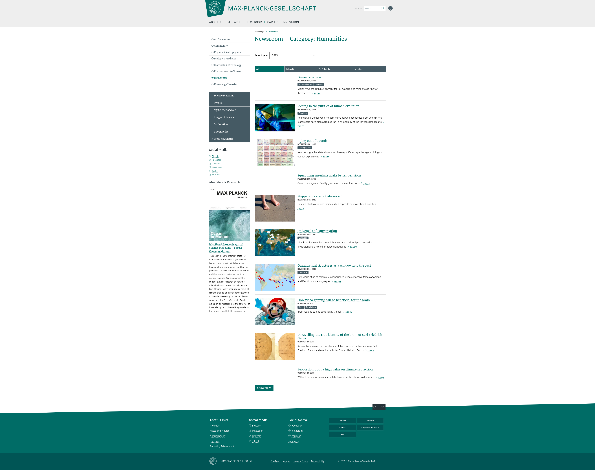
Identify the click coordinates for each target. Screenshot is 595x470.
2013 (275, 55)
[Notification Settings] (390, 8)
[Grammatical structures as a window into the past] (275, 277)
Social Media (258, 420)
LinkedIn (216, 163)
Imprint (286, 461)
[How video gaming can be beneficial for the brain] (275, 311)
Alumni (370, 421)
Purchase (215, 441)
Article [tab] (324, 68)
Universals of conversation (317, 231)
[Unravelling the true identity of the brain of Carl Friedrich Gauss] (275, 346)
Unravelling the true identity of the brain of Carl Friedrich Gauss (340, 336)
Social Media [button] (218, 150)
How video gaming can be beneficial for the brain (334, 300)
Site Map (275, 461)
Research (234, 22)
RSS (342, 434)
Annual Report (217, 436)
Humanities (220, 77)
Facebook (216, 160)
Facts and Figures (219, 430)
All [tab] (258, 68)
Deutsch (357, 8)
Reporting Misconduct (222, 446)
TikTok (215, 171)
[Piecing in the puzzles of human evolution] (275, 117)
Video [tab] (359, 68)
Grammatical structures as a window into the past (334, 265)
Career (272, 22)
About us (215, 22)
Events (218, 102)
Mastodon (217, 167)
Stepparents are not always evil (320, 196)
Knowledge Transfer (225, 84)
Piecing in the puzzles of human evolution (328, 106)
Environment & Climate (227, 71)
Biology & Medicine (225, 58)
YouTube (296, 436)
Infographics (221, 131)
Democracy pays (310, 77)
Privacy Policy (300, 461)
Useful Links (219, 420)
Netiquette (294, 441)
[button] (264, 387)
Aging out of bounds (313, 141)
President (215, 425)
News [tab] (290, 68)
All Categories (222, 39)
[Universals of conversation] (275, 242)
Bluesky (215, 156)
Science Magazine (224, 95)
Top (381, 407)
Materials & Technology (227, 65)
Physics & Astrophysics (227, 52)
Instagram (297, 430)
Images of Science (224, 117)
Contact (342, 421)
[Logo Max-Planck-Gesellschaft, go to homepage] (260, 11)
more (317, 93)
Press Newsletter (223, 138)
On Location (221, 124)
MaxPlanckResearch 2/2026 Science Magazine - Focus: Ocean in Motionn (226, 248)
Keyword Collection (370, 427)
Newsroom (254, 22)
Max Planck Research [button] (224, 182)
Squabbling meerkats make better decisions (329, 175)
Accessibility (317, 461)
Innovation (291, 22)
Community (221, 45)
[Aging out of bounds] (275, 152)
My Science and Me (225, 110)
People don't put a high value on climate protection (335, 369)
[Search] (382, 8)
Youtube (216, 174)
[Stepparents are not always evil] (275, 208)
